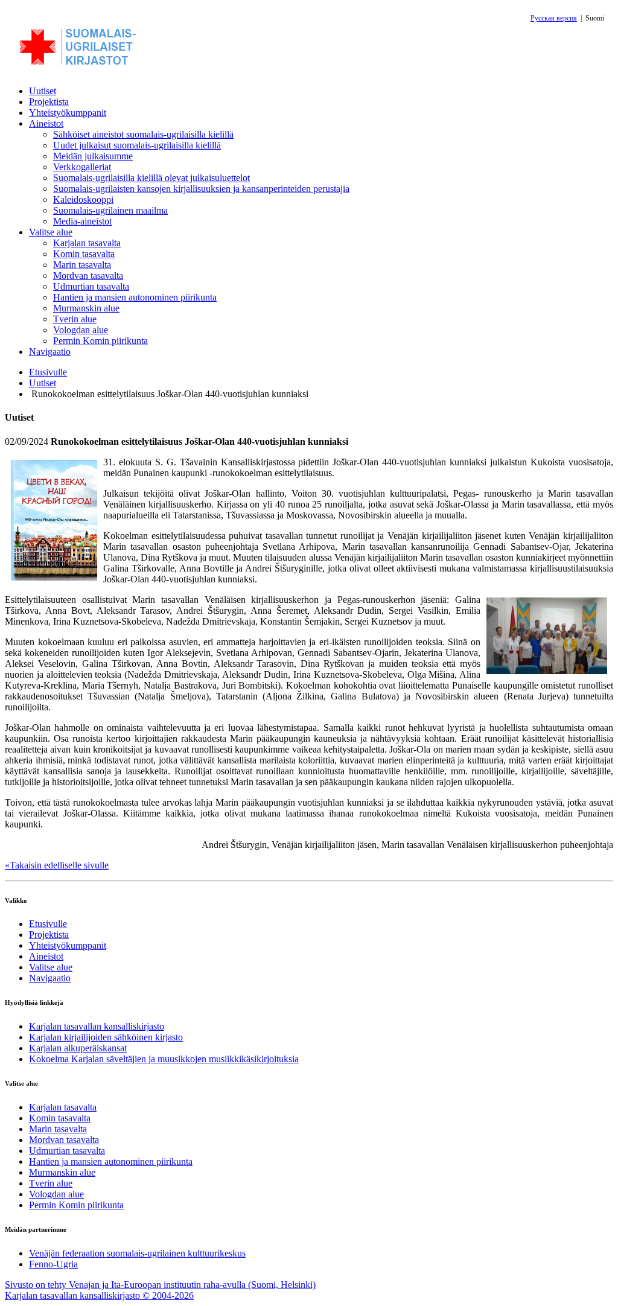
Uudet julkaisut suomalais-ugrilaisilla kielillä (137, 145)
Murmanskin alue (86, 308)
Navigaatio (50, 351)
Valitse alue (50, 232)
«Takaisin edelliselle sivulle (57, 865)
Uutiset (42, 91)
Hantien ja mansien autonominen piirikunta (135, 297)
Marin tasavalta (82, 265)
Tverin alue (75, 319)
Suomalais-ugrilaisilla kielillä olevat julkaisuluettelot (151, 178)
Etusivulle (48, 372)
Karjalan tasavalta (87, 243)
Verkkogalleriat (82, 167)
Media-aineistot (82, 221)
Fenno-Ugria (53, 1264)
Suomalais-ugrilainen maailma (110, 210)
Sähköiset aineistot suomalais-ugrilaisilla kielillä (143, 134)
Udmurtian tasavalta (91, 286)
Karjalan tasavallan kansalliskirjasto (96, 1026)
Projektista (49, 102)
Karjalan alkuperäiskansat (78, 1048)
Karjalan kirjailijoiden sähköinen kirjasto (106, 1037)
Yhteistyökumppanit (67, 112)
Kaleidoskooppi (83, 199)
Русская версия (553, 18)
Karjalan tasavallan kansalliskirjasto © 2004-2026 (99, 1295)
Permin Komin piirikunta (100, 341)
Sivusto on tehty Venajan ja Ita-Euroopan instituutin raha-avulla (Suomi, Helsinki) (160, 1284)
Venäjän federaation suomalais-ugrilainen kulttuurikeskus (137, 1253)
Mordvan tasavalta (88, 275)
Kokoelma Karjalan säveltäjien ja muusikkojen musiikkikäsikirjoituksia (164, 1059)
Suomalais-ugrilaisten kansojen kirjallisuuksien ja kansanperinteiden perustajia (201, 188)
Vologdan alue (80, 330)
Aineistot (46, 123)
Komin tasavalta (84, 254)
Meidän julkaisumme (93, 156)
